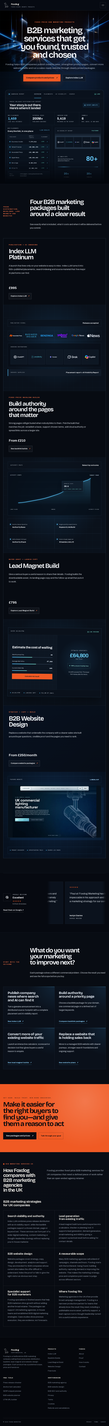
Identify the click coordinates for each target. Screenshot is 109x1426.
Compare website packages (24, 763)
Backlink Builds (54, 1358)
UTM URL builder (10, 1400)
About (81, 1354)
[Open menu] (103, 5)
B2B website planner (11, 1395)
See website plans (68, 1063)
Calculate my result (32, 676)
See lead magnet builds (20, 1063)
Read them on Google (13, 910)
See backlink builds (20, 449)
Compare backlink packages (73, 1021)
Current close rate (32, 668)
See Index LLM (16, 1021)
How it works (84, 1362)
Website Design (54, 1367)
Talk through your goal (51, 1136)
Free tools (52, 1371)
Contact (82, 1367)
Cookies (51, 1404)
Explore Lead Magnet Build (24, 611)
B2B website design (56, 1387)
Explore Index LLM (74, 78)
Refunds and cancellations (59, 1408)
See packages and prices (19, 1136)
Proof (81, 1358)
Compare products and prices (42, 78)
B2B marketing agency (57, 1383)
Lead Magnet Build (55, 1362)
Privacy (51, 1395)
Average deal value (32, 661)
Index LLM (52, 1354)
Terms (50, 1400)
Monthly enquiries (32, 655)
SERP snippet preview (12, 1391)
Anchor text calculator (12, 1387)
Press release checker (12, 1383)
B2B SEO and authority (57, 1391)
